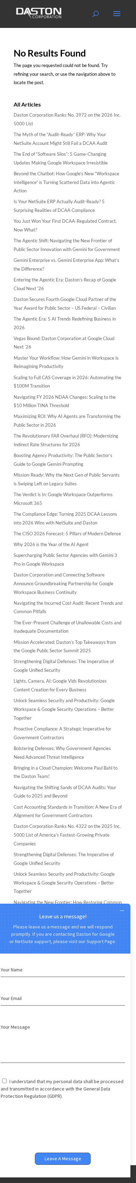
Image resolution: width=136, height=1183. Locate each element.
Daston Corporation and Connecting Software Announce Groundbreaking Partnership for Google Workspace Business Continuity (63, 583)
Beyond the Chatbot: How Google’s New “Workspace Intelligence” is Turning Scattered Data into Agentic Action (66, 182)
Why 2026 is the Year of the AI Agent (51, 544)
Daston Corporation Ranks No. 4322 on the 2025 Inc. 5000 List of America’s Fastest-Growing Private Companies (67, 834)
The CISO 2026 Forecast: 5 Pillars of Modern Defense (67, 533)
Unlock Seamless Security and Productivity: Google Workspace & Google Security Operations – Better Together (64, 709)
